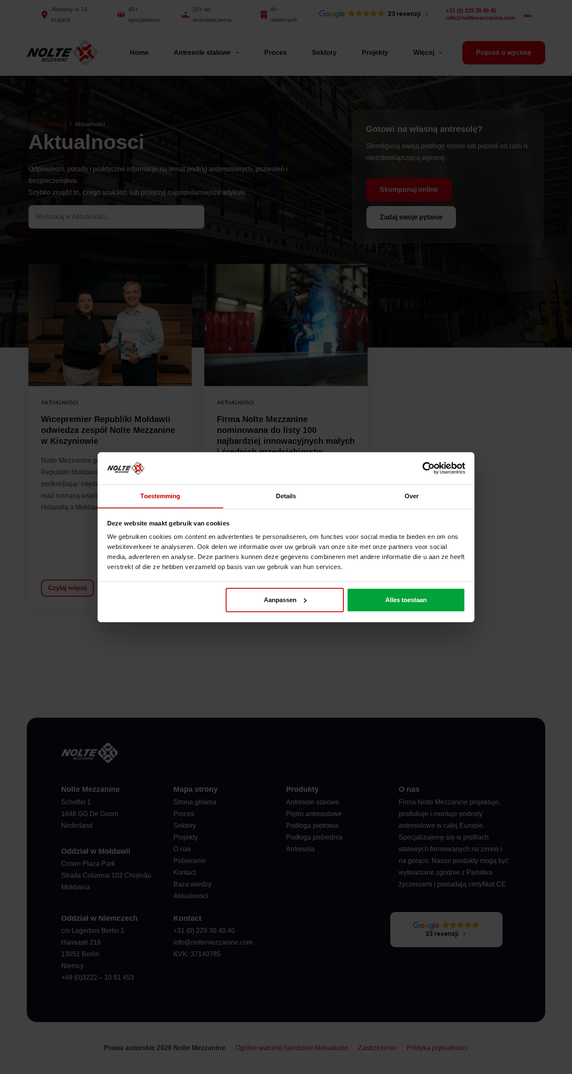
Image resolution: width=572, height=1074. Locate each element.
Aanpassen (280, 599)
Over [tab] (412, 495)
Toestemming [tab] (160, 495)
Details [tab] (286, 495)
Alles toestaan (406, 599)
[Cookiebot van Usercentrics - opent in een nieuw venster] (428, 468)
